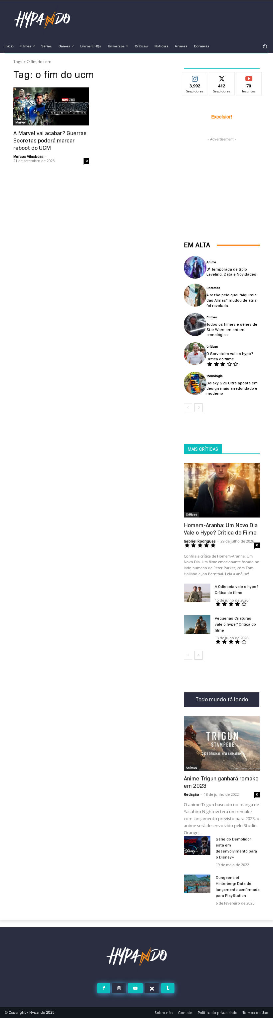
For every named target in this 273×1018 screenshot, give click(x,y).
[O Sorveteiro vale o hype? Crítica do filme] (195, 353)
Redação (191, 794)
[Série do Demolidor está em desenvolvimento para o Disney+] (197, 845)
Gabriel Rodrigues (200, 541)
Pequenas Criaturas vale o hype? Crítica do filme (235, 624)
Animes (191, 767)
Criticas (212, 346)
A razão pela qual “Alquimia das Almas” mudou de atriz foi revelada (231, 300)
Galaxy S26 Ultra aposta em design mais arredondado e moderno (232, 388)
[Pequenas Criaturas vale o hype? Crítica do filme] (197, 624)
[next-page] (198, 407)
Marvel (20, 122)
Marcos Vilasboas (28, 156)
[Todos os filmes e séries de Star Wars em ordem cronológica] (195, 324)
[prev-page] (188, 407)
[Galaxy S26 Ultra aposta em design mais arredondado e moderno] (195, 383)
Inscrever (248, 77)
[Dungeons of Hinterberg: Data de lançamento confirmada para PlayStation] (197, 884)
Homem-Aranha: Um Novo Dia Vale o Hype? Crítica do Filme (221, 529)
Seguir (195, 77)
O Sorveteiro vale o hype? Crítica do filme (229, 356)
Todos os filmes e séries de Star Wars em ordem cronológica (231, 329)
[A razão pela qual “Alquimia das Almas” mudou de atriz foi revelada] (195, 295)
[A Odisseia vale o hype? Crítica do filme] (197, 593)
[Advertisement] (221, 176)
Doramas (213, 288)
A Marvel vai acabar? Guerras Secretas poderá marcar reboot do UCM (50, 140)
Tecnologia (214, 376)
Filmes (211, 317)
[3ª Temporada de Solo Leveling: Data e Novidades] (195, 267)
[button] (265, 46)
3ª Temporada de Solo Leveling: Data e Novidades (231, 272)
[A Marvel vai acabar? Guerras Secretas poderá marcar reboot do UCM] (51, 106)
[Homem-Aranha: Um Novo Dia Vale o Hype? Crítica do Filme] (222, 490)
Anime (211, 262)
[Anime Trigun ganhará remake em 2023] (222, 743)
